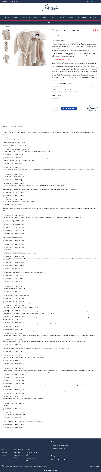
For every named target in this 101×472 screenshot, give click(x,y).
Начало (3, 26)
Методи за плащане (31, 446)
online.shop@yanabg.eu (62, 445)
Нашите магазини (18, 449)
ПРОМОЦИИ (50, 22)
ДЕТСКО (70, 17)
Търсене (4, 455)
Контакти (40, 446)
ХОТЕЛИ (53, 17)
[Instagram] (56, 452)
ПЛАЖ (62, 17)
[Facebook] (52, 452)
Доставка (28, 449)
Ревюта (5, 126)
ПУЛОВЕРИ (26, 17)
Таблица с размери (94, 86)
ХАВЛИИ (36, 17)
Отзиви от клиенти (19, 446)
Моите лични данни (94, 466)
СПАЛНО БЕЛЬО (81, 17)
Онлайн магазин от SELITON (50, 470)
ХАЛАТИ (45, 17)
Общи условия (17, 452)
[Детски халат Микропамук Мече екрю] (30, 65)
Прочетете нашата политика (40, 466)
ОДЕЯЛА (93, 17)
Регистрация (5, 452)
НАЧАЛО (16, 17)
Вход (3, 449)
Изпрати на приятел (31, 68)
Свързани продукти (17, 126)
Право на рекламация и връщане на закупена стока (32, 454)
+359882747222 (15, 1)
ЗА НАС (7, 17)
